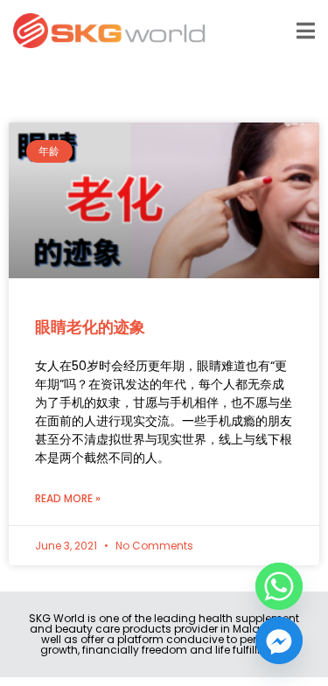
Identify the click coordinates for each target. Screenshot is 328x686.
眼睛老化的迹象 (90, 327)
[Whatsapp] (279, 586)
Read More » (68, 498)
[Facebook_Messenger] (279, 640)
